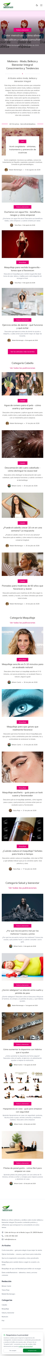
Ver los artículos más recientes (22, 352)
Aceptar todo (32, 1350)
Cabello (22, 401)
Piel (22, 141)
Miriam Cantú (6, 1286)
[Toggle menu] (41, 5)
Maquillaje (22, 262)
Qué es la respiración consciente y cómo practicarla (20, 1258)
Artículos (6, 1245)
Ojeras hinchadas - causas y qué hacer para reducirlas (21, 1254)
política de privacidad (26, 1346)
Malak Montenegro (8, 1294)
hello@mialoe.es (10, 1239)
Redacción (6, 1281)
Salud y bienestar (22, 30)
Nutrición (5, 1317)
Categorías (7, 1300)
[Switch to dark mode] (37, 5)
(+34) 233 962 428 (11, 1236)
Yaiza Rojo (6, 1290)
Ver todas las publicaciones (22, 368)
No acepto (13, 1350)
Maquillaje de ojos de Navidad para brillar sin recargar (21, 1269)
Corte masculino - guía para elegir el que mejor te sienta (22, 1250)
